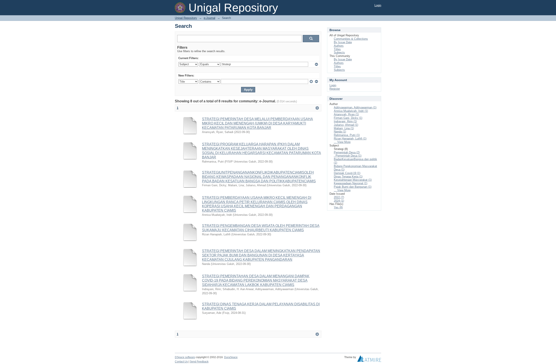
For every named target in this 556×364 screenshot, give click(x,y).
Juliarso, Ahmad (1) (346, 124)
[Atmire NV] (369, 359)
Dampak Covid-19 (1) (347, 173)
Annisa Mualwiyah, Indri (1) (351, 111)
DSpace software (185, 357)
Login (377, 5)
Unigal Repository (186, 18)
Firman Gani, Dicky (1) (348, 118)
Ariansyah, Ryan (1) (346, 114)
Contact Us (181, 361)
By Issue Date (343, 42)
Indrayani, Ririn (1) (345, 121)
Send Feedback (199, 361)
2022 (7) (339, 197)
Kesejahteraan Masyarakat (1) (353, 179)
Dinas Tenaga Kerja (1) (348, 176)
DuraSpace (231, 357)
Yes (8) (338, 207)
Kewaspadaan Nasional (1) (350, 183)
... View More (342, 142)
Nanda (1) (340, 131)
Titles (337, 49)
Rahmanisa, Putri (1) (347, 135)
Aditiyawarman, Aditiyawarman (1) (355, 107)
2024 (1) (339, 200)
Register (334, 88)
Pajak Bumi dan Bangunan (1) (352, 186)
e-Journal (209, 18)
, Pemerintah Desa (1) (347, 155)
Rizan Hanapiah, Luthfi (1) (350, 138)
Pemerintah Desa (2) (347, 152)
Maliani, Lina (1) (344, 128)
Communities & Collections (351, 38)
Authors (339, 45)
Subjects (339, 52)
